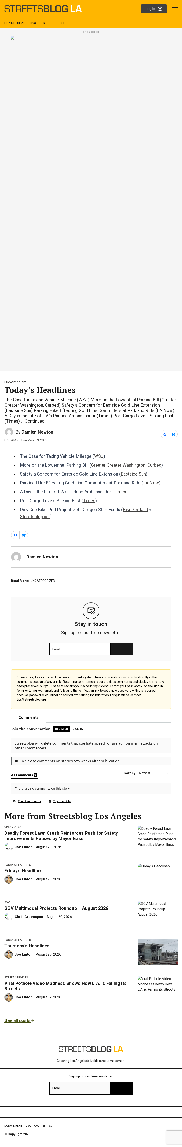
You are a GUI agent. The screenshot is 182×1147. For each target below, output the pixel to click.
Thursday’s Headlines (26, 945)
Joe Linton (23, 847)
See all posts (17, 1020)
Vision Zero (13, 827)
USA (33, 23)
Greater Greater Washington (118, 465)
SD (63, 23)
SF (54, 23)
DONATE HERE (14, 23)
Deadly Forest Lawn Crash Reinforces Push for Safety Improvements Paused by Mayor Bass (61, 835)
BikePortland (135, 509)
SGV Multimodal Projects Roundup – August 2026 (56, 908)
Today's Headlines (17, 865)
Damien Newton (37, 432)
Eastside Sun (133, 474)
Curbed (154, 465)
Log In (150, 9)
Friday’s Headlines (23, 870)
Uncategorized (15, 382)
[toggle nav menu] (175, 9)
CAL (44, 23)
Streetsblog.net (35, 516)
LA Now (151, 483)
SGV (7, 902)
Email (56, 649)
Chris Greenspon (29, 917)
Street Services (16, 977)
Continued (34, 421)
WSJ (98, 456)
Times (120, 491)
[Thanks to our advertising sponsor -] (91, 202)
